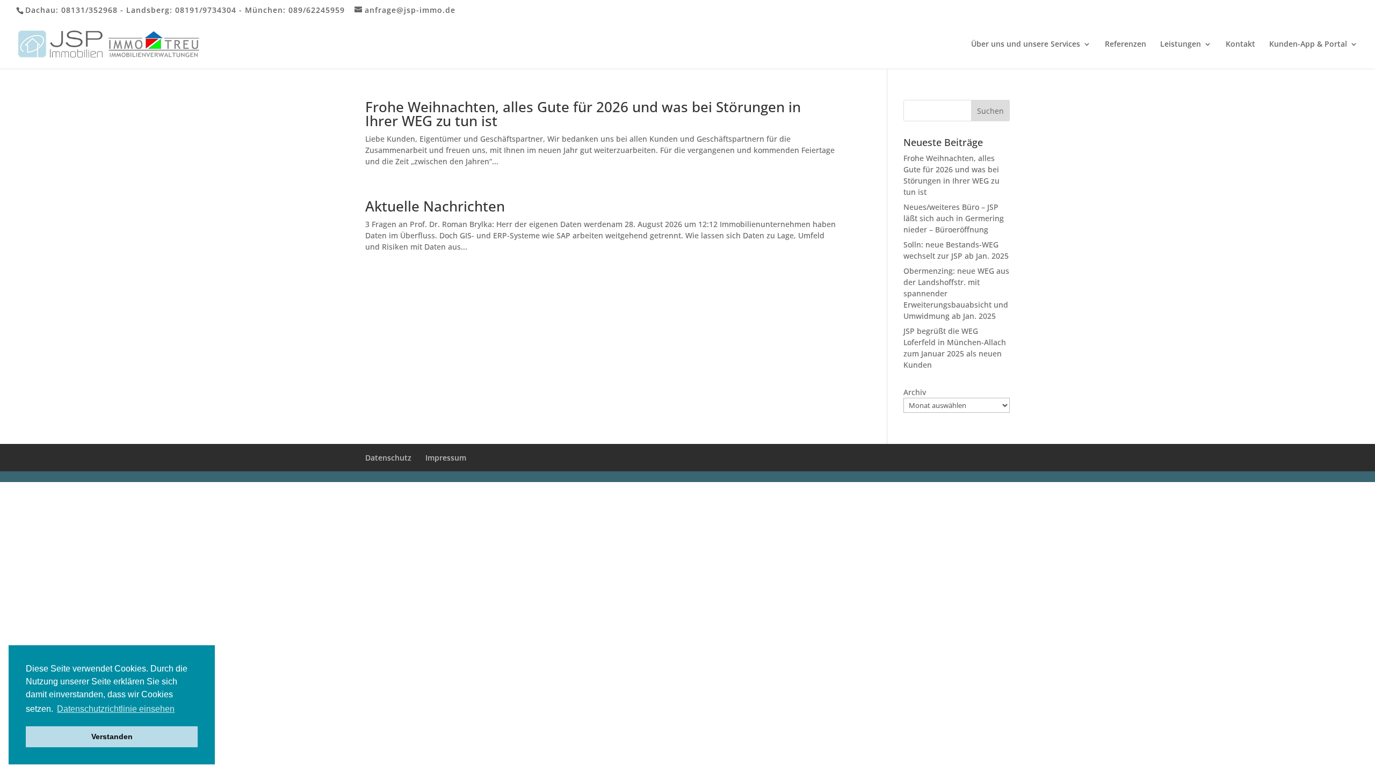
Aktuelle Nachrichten (435, 206)
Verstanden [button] (112, 736)
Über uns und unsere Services (1025, 44)
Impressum (445, 458)
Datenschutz (388, 458)
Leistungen (1180, 44)
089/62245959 (316, 10)
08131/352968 (89, 10)
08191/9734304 (205, 10)
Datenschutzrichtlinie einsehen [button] (116, 708)
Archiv (914, 392)
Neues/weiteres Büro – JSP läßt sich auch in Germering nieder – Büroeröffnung (953, 218)
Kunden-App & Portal (1308, 44)
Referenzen (1125, 44)
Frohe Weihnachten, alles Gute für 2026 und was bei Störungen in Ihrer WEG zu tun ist (583, 113)
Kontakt (1240, 44)
